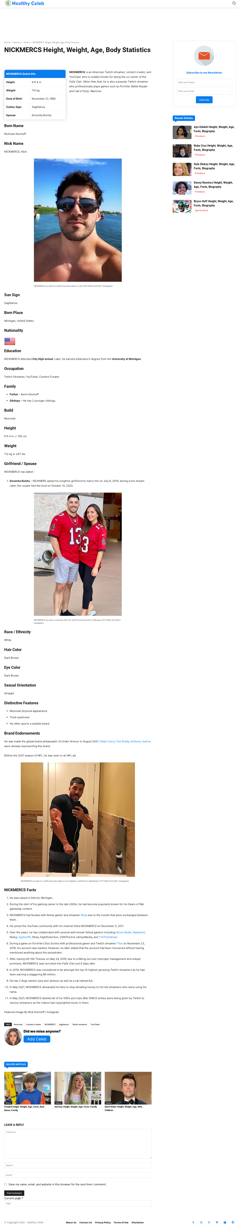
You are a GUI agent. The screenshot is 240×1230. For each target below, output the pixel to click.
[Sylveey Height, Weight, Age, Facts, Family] (77, 1088)
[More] (124, 60)
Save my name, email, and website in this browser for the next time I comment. (57, 1184)
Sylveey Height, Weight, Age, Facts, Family (75, 1106)
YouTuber (95, 1024)
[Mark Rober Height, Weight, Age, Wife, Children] (128, 1088)
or (15, 436)
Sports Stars (201, 210)
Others (27, 42)
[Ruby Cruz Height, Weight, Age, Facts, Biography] (182, 151)
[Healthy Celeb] (24, 3)
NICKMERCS (50, 1024)
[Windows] (225, 1222)
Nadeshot (139, 932)
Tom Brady (122, 741)
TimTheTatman (108, 937)
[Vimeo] (217, 1222)
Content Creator (33, 1024)
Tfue (120, 943)
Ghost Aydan (124, 932)
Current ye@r (13, 1198)
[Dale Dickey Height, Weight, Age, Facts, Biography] (182, 169)
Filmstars (200, 136)
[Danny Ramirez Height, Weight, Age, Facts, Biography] (182, 187)
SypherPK (24, 937)
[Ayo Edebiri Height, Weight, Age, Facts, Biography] (182, 132)
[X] (209, 1222)
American (18, 1024)
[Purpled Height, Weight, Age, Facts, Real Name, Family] (27, 1088)
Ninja (84, 915)
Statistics (16, 42)
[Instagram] (201, 1222)
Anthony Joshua (141, 741)
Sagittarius (64, 1024)
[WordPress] (233, 1222)
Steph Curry (107, 741)
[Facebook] (193, 1222)
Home (7, 42)
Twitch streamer (79, 1024)
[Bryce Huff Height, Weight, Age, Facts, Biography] (182, 206)
